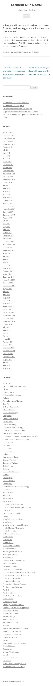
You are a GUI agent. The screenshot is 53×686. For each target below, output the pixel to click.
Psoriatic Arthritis (9, 593)
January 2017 (7, 238)
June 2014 (6, 330)
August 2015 (7, 289)
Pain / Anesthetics (9, 563)
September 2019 (9, 144)
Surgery (6, 640)
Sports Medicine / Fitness (12, 634)
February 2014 (8, 342)
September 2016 (9, 250)
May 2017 (6, 227)
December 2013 (8, 348)
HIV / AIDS (6, 495)
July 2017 (6, 221)
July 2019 (6, 150)
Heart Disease (8, 492)
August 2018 (7, 182)
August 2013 (7, 360)
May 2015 (6, 297)
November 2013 (9, 351)
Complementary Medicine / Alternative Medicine (20, 436)
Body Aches (7, 416)
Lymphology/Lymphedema (13, 519)
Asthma (6, 398)
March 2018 (7, 197)
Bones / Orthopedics (10, 419)
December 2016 (8, 241)
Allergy (23, 52)
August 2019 (7, 147)
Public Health (8, 599)
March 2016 (7, 268)
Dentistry (6, 445)
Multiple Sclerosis (9, 548)
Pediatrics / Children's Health (13, 569)
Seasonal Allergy (9, 616)
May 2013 (6, 368)
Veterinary (7, 661)
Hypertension (8, 501)
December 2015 (8, 277)
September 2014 (9, 321)
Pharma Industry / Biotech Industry (16, 575)
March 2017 (7, 233)
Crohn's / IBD (8, 442)
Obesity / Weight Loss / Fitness (14, 560)
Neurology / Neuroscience (12, 551)
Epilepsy (6, 469)
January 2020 (7, 132)
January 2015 (7, 309)
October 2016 (8, 247)
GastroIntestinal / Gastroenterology (16, 486)
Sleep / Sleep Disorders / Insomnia (15, 628)
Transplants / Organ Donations (14, 643)
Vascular (6, 655)
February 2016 (8, 271)
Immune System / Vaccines (13, 504)
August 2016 (7, 253)
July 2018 (6, 185)
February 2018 (8, 200)
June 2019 (6, 153)
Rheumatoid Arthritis (10, 613)
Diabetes (6, 454)
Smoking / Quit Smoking (12, 631)
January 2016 (7, 274)
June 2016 (6, 259)
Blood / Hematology (10, 413)
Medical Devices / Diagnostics (13, 528)
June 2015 (6, 295)
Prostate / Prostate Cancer (12, 587)
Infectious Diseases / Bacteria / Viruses (17, 507)
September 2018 (9, 179)
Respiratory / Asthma (10, 610)
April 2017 (6, 230)
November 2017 (9, 209)
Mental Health (8, 543)
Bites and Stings (9, 410)
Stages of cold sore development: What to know (20, 111)
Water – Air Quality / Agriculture (14, 664)
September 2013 (9, 357)
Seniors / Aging (8, 619)
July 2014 (6, 327)
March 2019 (7, 162)
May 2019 (6, 156)
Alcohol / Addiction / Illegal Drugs (15, 386)
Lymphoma (7, 522)
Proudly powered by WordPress (13, 681)
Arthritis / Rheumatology (12, 395)
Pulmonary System (10, 602)
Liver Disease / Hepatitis (11, 513)
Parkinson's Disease (10, 566)
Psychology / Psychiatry (11, 596)
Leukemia (6, 510)
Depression (7, 448)
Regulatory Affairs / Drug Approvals (16, 608)
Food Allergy (7, 484)
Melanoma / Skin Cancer (12, 534)
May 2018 (6, 191)
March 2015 (7, 303)
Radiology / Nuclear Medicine (13, 605)
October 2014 (8, 318)
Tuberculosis (7, 649)
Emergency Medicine (10, 463)
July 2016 (6, 256)
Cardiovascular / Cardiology (13, 427)
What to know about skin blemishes (16, 103)
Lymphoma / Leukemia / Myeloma (15, 525)
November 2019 (9, 138)
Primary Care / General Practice (14, 584)
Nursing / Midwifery (10, 554)
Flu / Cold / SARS (9, 481)
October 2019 (8, 141)
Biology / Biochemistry (11, 407)
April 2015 (6, 300)
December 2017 (8, 206)
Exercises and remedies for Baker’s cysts (17, 109)
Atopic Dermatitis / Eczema (13, 401)
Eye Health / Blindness (11, 472)
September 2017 (9, 215)
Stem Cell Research (10, 637)
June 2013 (6, 365)
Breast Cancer (8, 422)
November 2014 (9, 315)
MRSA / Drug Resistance (11, 546)
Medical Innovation (10, 531)
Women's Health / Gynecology (14, 667)
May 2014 (6, 333)
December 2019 (8, 135)
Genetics (6, 489)
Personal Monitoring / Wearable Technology (19, 572)
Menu (26, 16)
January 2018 (7, 203)
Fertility (6, 475)
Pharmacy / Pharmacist (11, 578)
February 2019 (8, 165)
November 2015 (9, 280)
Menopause (7, 540)
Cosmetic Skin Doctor (26, 5)
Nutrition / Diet (8, 557)
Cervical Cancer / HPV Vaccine (14, 430)
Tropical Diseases (9, 646)
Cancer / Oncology (9, 424)
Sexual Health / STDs (10, 622)
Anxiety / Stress (8, 392)
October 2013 (8, 354)
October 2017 (8, 212)
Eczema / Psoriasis (9, 460)
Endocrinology (8, 466)
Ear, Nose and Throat (10, 457)
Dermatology (8, 451)
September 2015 (9, 286)
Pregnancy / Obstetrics (11, 581)
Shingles (6, 625)
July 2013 (6, 362)
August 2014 (7, 324)
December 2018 (8, 171)
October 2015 (8, 283)
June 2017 (6, 224)
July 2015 (6, 292)
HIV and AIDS (8, 498)
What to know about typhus (13, 106)
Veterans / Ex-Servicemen (12, 658)
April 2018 (6, 194)
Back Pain (6, 404)
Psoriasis (6, 590)
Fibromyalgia (7, 478)
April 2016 (6, 265)
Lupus (5, 516)
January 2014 (7, 345)
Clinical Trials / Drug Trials (12, 433)
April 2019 (6, 159)
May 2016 (6, 262)
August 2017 (7, 218)
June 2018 (6, 188)
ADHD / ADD (7, 383)
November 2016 (9, 244)
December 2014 (8, 312)
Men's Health (8, 537)
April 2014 (6, 336)
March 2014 (7, 339)
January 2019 (7, 168)
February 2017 (8, 235)
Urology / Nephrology (11, 652)
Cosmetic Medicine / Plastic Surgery (16, 439)
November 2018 (9, 173)
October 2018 (8, 176)
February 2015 (8, 306)
